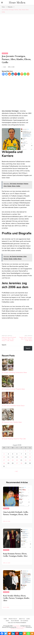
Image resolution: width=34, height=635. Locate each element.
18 (8, 460)
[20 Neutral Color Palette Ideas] (8, 414)
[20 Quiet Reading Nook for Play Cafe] (8, 431)
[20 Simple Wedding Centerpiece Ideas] (8, 365)
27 (17, 463)
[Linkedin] (12, 74)
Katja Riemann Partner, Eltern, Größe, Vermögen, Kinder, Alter (15, 554)
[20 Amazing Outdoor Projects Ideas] (8, 381)
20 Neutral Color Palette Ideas (12, 422)
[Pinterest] (15, 74)
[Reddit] (9, 74)
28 (21, 463)
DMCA (7, 620)
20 (17, 460)
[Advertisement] (17, 35)
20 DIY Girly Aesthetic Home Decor (13, 406)
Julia (4, 67)
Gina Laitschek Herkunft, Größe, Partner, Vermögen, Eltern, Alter (15, 513)
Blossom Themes (21, 627)
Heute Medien (17, 2)
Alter (28, 618)
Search (4, 345)
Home (5, 618)
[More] (28, 74)
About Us (22, 618)
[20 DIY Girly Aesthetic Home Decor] (8, 398)
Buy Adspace (24, 620)
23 (30, 460)
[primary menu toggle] (2, 2)
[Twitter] (6, 74)
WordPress (13, 628)
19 (13, 460)
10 (4, 457)
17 (4, 460)
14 (21, 457)
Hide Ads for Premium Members (17, 622)
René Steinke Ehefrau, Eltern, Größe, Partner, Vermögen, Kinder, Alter (16, 598)
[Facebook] (3, 74)
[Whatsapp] (25, 74)
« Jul (16, 471)
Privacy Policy (20, 628)
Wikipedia (4, 53)
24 (4, 463)
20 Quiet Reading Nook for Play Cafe (14, 439)
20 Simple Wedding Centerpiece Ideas (14, 372)
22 (25, 460)
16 (30, 457)
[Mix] (21, 74)
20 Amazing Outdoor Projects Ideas (13, 389)
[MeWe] (18, 74)
